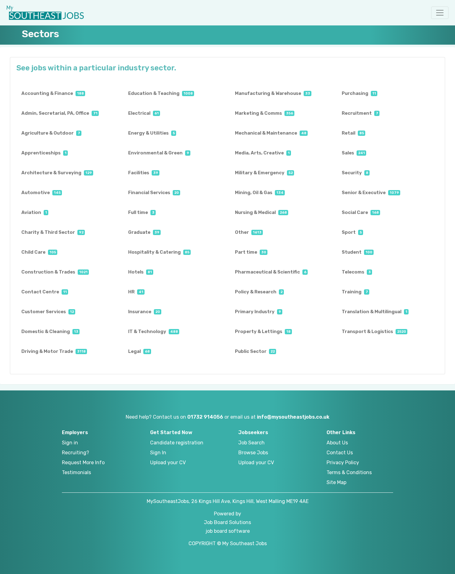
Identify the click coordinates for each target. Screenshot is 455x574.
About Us (337, 443)
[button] (439, 13)
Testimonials (76, 472)
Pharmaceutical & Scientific (270, 272)
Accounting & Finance (52, 93)
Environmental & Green (158, 153)
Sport (352, 232)
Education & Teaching (160, 93)
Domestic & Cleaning (49, 331)
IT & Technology (153, 331)
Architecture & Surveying (56, 173)
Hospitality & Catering (158, 252)
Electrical (143, 113)
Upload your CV (168, 462)
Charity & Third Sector (52, 232)
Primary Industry (258, 311)
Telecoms (356, 272)
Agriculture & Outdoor (50, 133)
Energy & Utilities (151, 133)
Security (355, 173)
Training (355, 292)
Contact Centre (44, 292)
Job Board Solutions (227, 522)
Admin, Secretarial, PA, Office (59, 113)
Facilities (143, 173)
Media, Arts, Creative (262, 153)
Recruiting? (75, 453)
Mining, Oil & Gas (259, 192)
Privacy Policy (343, 462)
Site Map (336, 482)
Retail (353, 133)
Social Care (360, 212)
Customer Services (47, 311)
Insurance (144, 311)
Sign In (158, 453)
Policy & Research (259, 292)
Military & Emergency (264, 173)
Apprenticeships (44, 153)
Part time (250, 252)
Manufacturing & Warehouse (272, 93)
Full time (141, 212)
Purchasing (359, 93)
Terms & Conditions (349, 472)
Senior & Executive (370, 192)
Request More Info (83, 462)
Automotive (41, 192)
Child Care (38, 252)
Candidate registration (176, 443)
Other (248, 232)
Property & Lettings (263, 331)
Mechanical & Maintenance (270, 133)
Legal (139, 351)
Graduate (143, 232)
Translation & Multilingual (374, 311)
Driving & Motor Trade (53, 351)
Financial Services (153, 192)
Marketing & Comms (264, 113)
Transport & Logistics (374, 331)
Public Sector (255, 351)
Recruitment (360, 113)
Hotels (140, 272)
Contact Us (340, 453)
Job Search (251, 443)
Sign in (70, 443)
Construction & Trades (54, 272)
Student (357, 252)
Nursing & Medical (261, 212)
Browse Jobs (253, 453)
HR (135, 292)
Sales (353, 153)
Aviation (34, 212)
